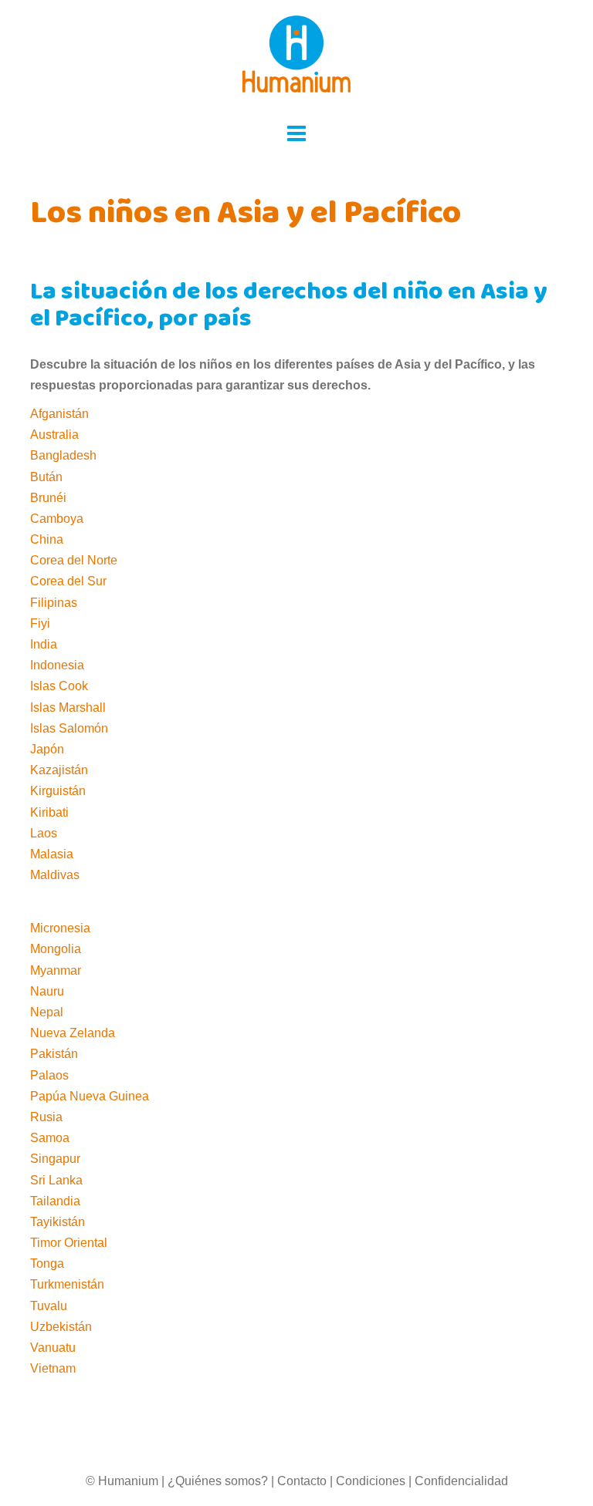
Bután (46, 476)
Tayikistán (57, 1221)
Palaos (49, 1075)
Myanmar (55, 970)
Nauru (47, 991)
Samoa (49, 1137)
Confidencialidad (461, 1480)
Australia (54, 434)
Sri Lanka (56, 1180)
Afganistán (59, 413)
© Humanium (122, 1480)
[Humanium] (296, 59)
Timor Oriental (68, 1242)
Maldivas (55, 874)
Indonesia (57, 665)
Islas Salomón (69, 728)
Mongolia (55, 948)
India (43, 644)
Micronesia (60, 928)
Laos (43, 833)
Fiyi (40, 623)
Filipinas (53, 602)
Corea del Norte (73, 560)
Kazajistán (59, 770)
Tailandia (55, 1201)
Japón (47, 749)
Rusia (46, 1117)
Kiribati (49, 812)
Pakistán (54, 1053)
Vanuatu (53, 1347)
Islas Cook (59, 685)
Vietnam (53, 1368)
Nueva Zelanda (72, 1032)
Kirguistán (58, 790)
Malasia (51, 854)
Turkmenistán (67, 1284)
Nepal (46, 1012)
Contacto (302, 1480)
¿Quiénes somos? (218, 1480)
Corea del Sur (68, 581)
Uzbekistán (61, 1326)
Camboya (56, 518)
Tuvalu (48, 1305)
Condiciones (370, 1480)
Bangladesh (63, 455)
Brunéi (48, 497)
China (46, 539)
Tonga (47, 1263)
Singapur (55, 1158)
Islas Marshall (68, 707)
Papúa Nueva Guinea (89, 1096)
